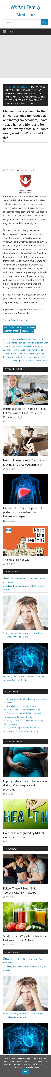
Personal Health (20, 87)
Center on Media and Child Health (19, 327)
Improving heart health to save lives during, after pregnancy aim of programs (25, 785)
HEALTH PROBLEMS (13, 741)
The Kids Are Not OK (16, 559)
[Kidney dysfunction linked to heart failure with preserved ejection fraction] (25, 673)
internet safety (11, 331)
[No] (47, 1066)
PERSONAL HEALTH (13, 369)
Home (7, 87)
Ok (25, 1071)
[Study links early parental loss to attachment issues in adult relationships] (25, 629)
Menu (11, 32)
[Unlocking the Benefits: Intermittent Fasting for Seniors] (25, 582)
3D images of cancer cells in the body (29, 360)
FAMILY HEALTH (11, 849)
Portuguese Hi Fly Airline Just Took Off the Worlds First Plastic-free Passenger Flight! (24, 413)
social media (27, 331)
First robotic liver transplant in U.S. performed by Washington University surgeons (24, 512)
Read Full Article (19, 320)
